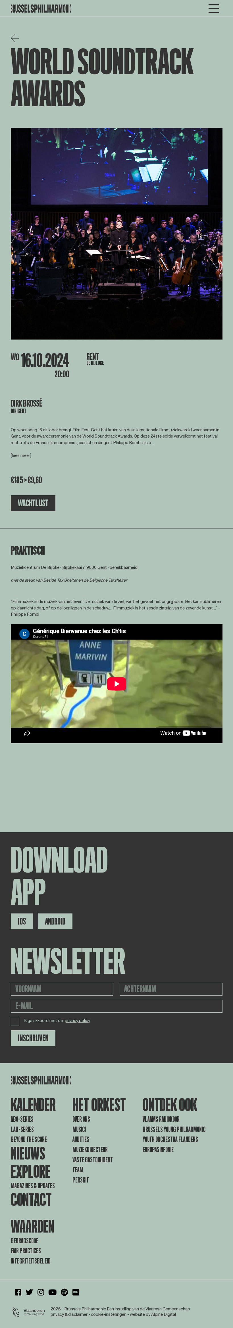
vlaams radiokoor (161, 1119)
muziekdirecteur (90, 1150)
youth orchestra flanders (170, 1139)
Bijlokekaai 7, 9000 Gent (84, 568)
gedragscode (24, 1241)
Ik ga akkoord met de (57, 1021)
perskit (80, 1180)
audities (80, 1139)
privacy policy (77, 1021)
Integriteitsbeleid (31, 1261)
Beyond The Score (29, 1139)
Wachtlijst (33, 503)
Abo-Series (22, 1119)
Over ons (81, 1119)
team (77, 1170)
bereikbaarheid (124, 568)
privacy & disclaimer (69, 1314)
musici (79, 1129)
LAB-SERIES (22, 1129)
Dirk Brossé (26, 403)
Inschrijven (33, 1038)
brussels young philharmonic (174, 1129)
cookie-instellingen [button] (109, 1314)
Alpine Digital (163, 1314)
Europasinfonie (158, 1150)
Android (55, 921)
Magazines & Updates (33, 1186)
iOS (22, 921)
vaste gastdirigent (92, 1160)
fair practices (26, 1251)
